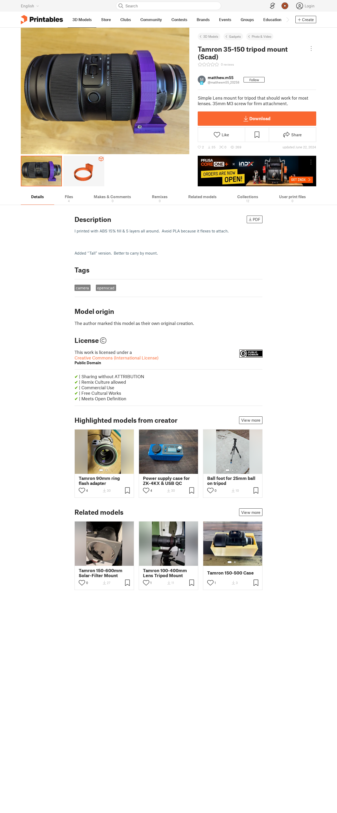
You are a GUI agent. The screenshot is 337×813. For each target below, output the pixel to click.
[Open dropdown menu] (311, 48)
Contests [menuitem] (179, 19)
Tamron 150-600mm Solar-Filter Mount (100, 573)
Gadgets (235, 36)
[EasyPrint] (272, 6)
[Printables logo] (42, 19)
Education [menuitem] (272, 19)
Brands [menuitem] (203, 19)
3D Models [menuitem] (82, 19)
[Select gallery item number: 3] (237, 470)
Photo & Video (261, 36)
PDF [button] (256, 219)
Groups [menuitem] (247, 19)
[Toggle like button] (82, 490)
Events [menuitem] (225, 19)
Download (259, 118)
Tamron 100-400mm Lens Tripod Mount (165, 573)
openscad (106, 287)
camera (82, 287)
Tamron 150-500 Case (230, 572)
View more (250, 420)
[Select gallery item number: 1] (101, 470)
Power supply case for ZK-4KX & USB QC (166, 481)
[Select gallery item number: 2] (106, 470)
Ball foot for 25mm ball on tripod (231, 481)
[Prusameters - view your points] (284, 5)
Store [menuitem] (106, 19)
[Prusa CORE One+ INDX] (257, 171)
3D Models (210, 36)
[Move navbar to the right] (287, 19)
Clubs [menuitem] (125, 19)
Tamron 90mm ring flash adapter (99, 481)
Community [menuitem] (151, 19)
